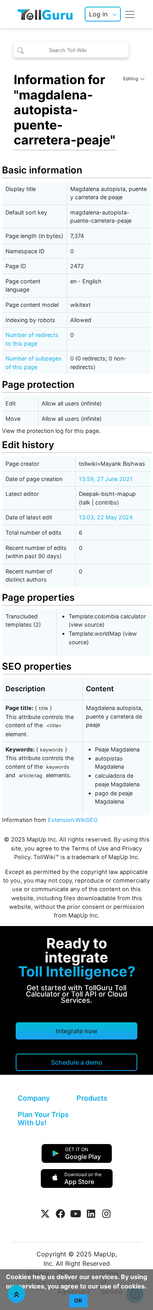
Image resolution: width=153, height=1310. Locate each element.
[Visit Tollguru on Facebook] (60, 1213)
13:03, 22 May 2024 (106, 517)
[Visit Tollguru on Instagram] (106, 1213)
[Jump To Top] (16, 1294)
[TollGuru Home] (45, 14)
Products (91, 1098)
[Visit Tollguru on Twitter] (45, 1213)
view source (86, 624)
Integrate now (76, 1031)
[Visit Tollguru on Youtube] (75, 1213)
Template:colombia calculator (107, 616)
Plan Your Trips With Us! (43, 1118)
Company (34, 1098)
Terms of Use (90, 848)
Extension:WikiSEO (73, 819)
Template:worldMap (95, 633)
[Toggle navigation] (130, 14)
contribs (106, 502)
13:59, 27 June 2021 (106, 479)
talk (85, 502)
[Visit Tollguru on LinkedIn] (91, 1213)
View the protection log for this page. (51, 430)
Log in (98, 14)
